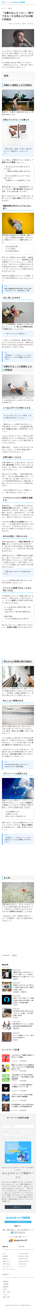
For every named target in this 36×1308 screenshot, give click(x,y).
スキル (15, 1004)
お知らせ (5, 1259)
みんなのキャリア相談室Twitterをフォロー (18, 1222)
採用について (6, 1261)
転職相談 (5, 1281)
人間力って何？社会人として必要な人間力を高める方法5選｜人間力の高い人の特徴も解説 (23, 1000)
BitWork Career (24, 1256)
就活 (25, 1137)
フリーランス (29, 1131)
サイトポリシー (7, 1266)
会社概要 (5, 1256)
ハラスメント (21, 1131)
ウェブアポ (22, 1266)
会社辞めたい (5, 1137)
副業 (11, 1137)
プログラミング (5, 1134)
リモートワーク (14, 1134)
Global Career (23, 1259)
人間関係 (16, 992)
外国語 (21, 1137)
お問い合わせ (6, 1264)
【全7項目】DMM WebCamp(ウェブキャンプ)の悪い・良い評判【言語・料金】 (23, 1013)
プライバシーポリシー (9, 1269)
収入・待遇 (15, 1137)
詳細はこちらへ (18, 1207)
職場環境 (16, 1028)
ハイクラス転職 (13, 1131)
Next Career (23, 1264)
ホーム (5, 1253)
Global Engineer (24, 1261)
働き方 (15, 955)
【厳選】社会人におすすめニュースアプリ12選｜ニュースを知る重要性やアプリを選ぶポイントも (23, 975)
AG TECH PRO (23, 1253)
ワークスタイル (22, 1134)
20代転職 (4, 1131)
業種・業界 (6, 1297)
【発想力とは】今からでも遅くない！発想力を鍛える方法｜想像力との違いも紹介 (23, 987)
